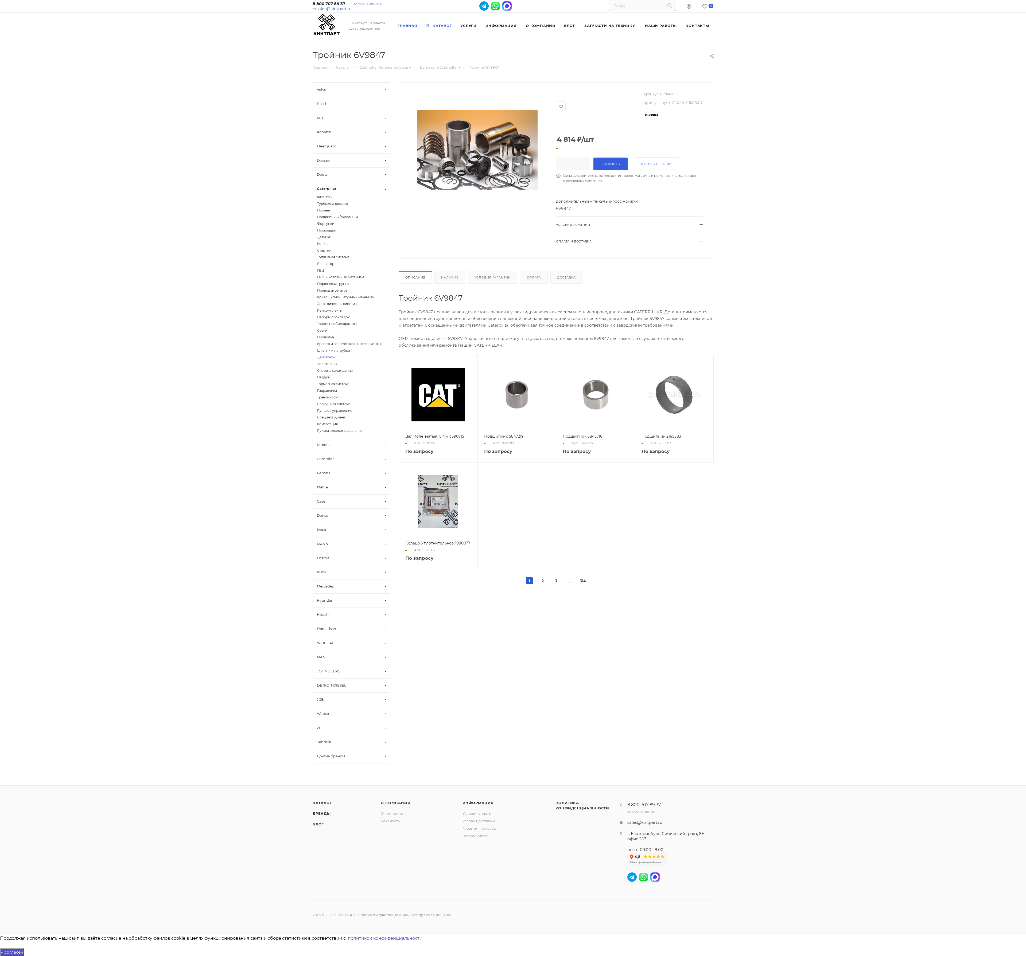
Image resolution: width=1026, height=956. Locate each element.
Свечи (322, 330)
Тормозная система (333, 384)
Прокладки (326, 230)
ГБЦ (320, 270)
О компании (395, 803)
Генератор (325, 264)
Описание (415, 277)
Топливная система (333, 257)
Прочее (323, 210)
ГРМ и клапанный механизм (340, 277)
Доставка (566, 277)
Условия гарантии (493, 277)
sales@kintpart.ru (334, 8)
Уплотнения (327, 364)
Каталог (322, 803)
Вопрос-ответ (475, 836)
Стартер (324, 250)
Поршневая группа (333, 284)
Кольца (323, 244)
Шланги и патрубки (333, 350)
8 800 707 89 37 (329, 3)
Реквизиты (391, 821)
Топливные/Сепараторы (337, 324)
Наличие (449, 277)
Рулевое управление (334, 411)
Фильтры (324, 197)
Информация (478, 803)
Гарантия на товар (479, 828)
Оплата (534, 277)
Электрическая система (337, 304)
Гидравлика (327, 391)
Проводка (325, 337)
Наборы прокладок (333, 317)
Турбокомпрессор (332, 204)
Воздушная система (334, 404)
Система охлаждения (335, 371)
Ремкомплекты (329, 310)
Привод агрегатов (332, 290)
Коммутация (327, 424)
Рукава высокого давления (340, 431)
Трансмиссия (328, 397)
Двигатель (326, 357)
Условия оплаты (477, 813)
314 (583, 580)
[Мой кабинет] (689, 7)
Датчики (324, 237)
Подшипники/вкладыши (337, 217)
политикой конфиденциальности (385, 938)
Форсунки (325, 224)
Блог (318, 824)
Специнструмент (331, 417)
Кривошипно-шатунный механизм (345, 297)
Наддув (323, 377)
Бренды (322, 813)
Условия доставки (479, 821)
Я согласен (12, 952)
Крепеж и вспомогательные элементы (349, 344)
